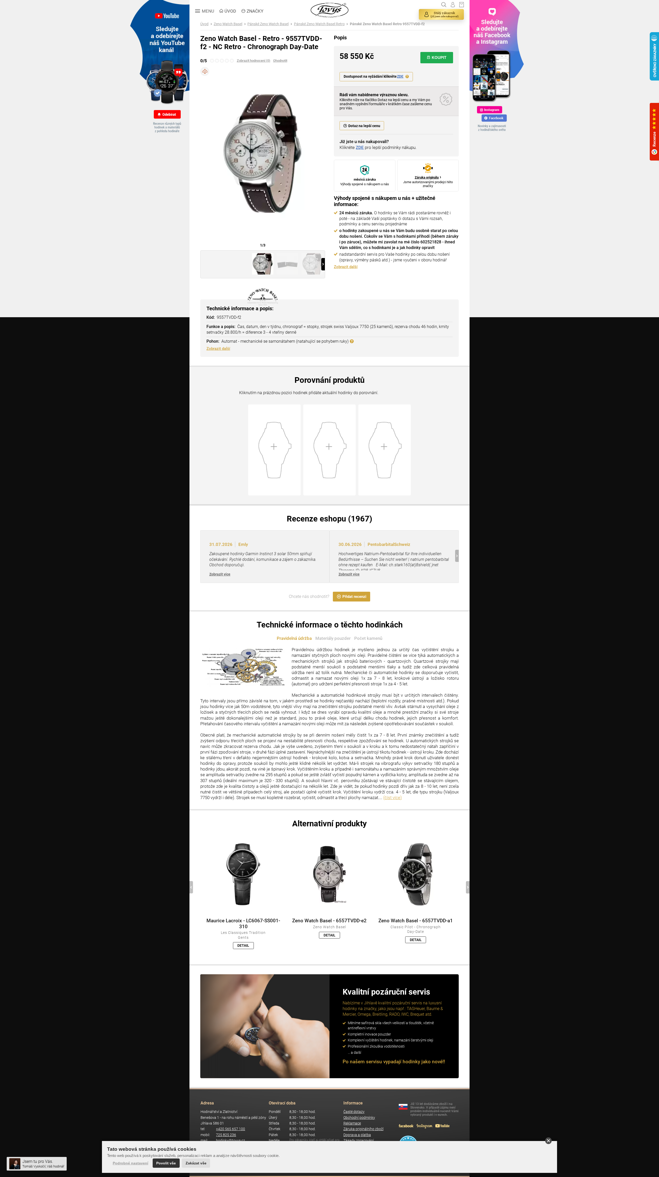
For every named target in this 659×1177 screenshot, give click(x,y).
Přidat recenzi (354, 596)
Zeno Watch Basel (228, 24)
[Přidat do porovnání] (204, 71)
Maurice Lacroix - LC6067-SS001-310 (243, 923)
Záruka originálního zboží (363, 1129)
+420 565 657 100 (230, 1129)
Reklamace (352, 1123)
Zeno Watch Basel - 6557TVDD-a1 (415, 921)
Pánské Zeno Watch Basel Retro (319, 24)
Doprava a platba (357, 1135)
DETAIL (243, 945)
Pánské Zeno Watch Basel (268, 24)
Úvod (204, 24)
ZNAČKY (255, 11)
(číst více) (392, 797)
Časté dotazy (354, 1112)
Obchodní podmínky (359, 1118)
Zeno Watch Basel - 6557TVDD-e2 (329, 921)
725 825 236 (226, 1135)
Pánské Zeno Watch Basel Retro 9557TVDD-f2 (387, 24)
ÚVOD (230, 11)
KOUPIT (439, 57)
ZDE (400, 76)
